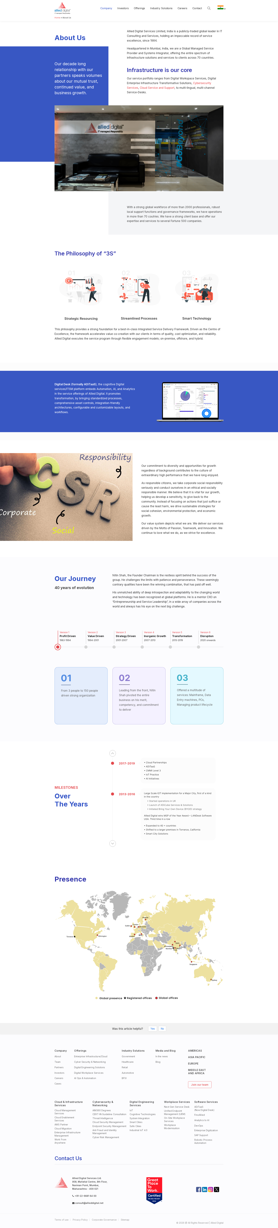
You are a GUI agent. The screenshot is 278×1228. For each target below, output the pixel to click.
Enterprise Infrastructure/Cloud (90, 1056)
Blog (158, 1061)
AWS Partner (61, 1124)
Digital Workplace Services (88, 1072)
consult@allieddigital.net (88, 1203)
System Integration (140, 1118)
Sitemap (125, 1219)
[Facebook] (198, 1189)
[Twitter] (216, 1189)
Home (57, 17)
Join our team (199, 1084)
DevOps (198, 1125)
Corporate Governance (104, 1219)
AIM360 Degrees (102, 1110)
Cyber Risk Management (106, 1137)
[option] (69, 640)
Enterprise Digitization (206, 1130)
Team (58, 1061)
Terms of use (62, 1219)
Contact (197, 8)
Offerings (139, 8)
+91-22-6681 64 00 (85, 1195)
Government (128, 1056)
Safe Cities (135, 1126)
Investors (123, 8)
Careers (182, 8)
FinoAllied (199, 1114)
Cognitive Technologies (143, 1114)
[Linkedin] (204, 1189)
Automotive (128, 1072)
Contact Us (68, 1158)
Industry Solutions (161, 8)
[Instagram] (210, 1189)
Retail (125, 1067)
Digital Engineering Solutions (89, 1067)
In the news (162, 1056)
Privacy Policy (80, 1219)
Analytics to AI (201, 1120)
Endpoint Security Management (109, 1126)
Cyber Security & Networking (90, 1061)
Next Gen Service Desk (177, 1106)
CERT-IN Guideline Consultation (109, 1114)
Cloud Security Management (108, 1122)
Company (106, 8)
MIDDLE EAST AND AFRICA (197, 1071)
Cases (58, 1083)
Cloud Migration (63, 1128)
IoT (131, 1110)
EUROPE (193, 1063)
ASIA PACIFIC (196, 1057)
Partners (59, 1067)
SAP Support (201, 1135)
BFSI (124, 1078)
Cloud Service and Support (157, 87)
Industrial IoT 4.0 (139, 1130)
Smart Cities (136, 1122)
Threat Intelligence (103, 1118)
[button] (112, 753)
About (58, 1056)
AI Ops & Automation (85, 1078)
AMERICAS (195, 1050)
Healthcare (128, 1061)
